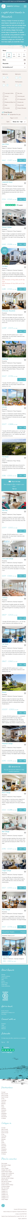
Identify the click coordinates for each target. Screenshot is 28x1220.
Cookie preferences (5, 986)
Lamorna (4, 598)
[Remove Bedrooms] (4, 77)
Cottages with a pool (5, 1170)
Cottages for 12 (4, 1197)
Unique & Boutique (22, 108)
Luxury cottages (4, 1168)
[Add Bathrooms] (20, 77)
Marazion (3, 1111)
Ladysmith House (7, 183)
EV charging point (22, 99)
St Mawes (3, 1118)
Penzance (3, 1108)
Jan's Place (5, 145)
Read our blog (4, 982)
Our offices (3, 1014)
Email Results (8, 112)
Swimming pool (21, 96)
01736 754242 (5, 1010)
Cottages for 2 (4, 1189)
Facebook (3, 1023)
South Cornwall (4, 1097)
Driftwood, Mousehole (8, 312)
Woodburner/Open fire (9, 102)
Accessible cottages (5, 1176)
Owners (3, 981)
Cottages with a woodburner (7, 1173)
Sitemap (3, 974)
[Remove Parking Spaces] (16, 85)
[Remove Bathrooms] (16, 77)
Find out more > (22, 1)
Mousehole (5, 63)
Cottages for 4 (4, 1191)
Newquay (3, 1103)
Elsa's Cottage (6, 793)
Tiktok (2, 1025)
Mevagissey (4, 1113)
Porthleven (3, 1115)
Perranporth (4, 1116)
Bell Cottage (5, 832)
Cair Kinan (5, 645)
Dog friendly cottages (6, 1165)
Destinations (7, 1088)
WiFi (6, 99)
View (20, 160)
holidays (13, 6)
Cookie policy (4, 984)
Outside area (20, 102)
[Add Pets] (7, 85)
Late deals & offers (9, 93)
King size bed (21, 105)
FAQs (2, 979)
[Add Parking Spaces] (20, 85)
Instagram (3, 1027)
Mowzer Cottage (7, 228)
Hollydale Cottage (7, 744)
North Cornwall (4, 1095)
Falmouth (3, 1102)
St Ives (2, 1098)
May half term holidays (6, 1181)
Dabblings (5, 360)
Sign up (14, 488)
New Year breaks (5, 1188)
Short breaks (4, 1163)
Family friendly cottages (6, 1171)
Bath (6, 105)
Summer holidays (5, 1183)
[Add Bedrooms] (7, 77)
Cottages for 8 (4, 1194)
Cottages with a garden (6, 1174)
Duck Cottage (6, 910)
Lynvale (4, 408)
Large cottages (4, 1199)
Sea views (20, 93)
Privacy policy (4, 977)
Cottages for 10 (4, 1196)
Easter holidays (4, 1179)
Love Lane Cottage (7, 559)
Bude (2, 1105)
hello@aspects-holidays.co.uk (7, 1012)
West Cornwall (4, 1093)
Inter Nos (5, 511)
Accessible (7, 108)
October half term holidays (7, 1184)
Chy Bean (5, 267)
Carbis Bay (3, 1100)
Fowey (2, 1106)
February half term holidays (7, 1178)
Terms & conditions (5, 976)
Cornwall (3, 1092)
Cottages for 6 (4, 1192)
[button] (24, 134)
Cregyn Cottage (6, 871)
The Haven (5, 458)
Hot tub (6, 96)
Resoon (4, 693)
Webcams (3, 1028)
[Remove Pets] (4, 85)
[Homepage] (3, 6)
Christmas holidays (5, 1186)
